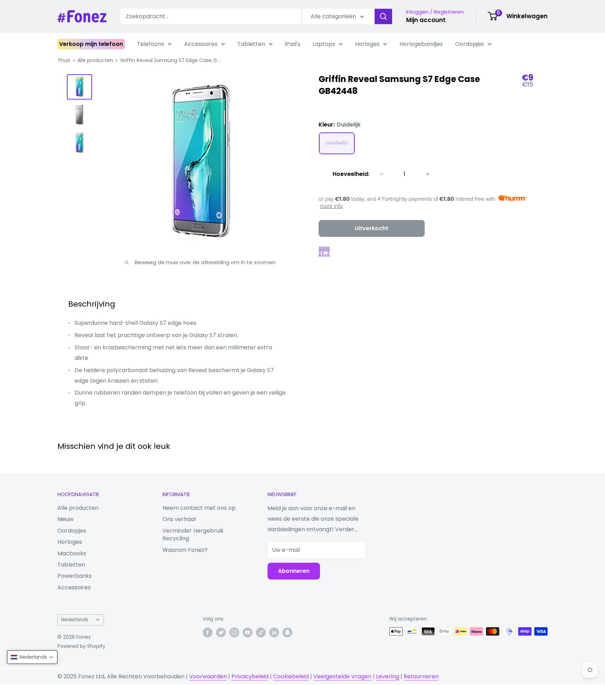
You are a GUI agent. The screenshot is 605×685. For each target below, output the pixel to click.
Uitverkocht (371, 228)
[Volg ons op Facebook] (208, 632)
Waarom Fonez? (185, 550)
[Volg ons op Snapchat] (287, 632)
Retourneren (421, 676)
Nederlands (74, 619)
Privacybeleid (250, 676)
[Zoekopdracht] (383, 16)
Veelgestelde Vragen (342, 676)
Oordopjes (469, 44)
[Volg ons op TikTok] (261, 632)
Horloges (367, 44)
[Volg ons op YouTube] (247, 632)
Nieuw (65, 519)
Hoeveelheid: (351, 174)
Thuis (63, 60)
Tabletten (251, 44)
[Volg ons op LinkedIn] (274, 632)
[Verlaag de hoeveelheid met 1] (381, 174)
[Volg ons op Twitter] (221, 632)
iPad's (292, 44)
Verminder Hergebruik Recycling (193, 534)
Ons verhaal (179, 519)
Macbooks (71, 553)
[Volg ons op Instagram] (234, 632)
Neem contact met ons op (199, 508)
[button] (32, 657)
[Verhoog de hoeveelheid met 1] (427, 174)
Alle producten (95, 60)
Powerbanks (74, 576)
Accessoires (200, 44)
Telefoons (150, 44)
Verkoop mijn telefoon (91, 44)
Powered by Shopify (81, 646)
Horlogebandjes (421, 44)
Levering (387, 676)
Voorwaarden (208, 676)
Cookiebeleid (291, 676)
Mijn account (426, 20)
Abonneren (294, 571)
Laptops (324, 44)
